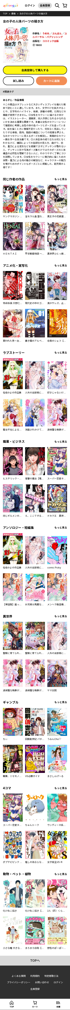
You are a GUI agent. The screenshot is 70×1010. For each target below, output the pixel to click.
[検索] (57, 5)
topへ (35, 960)
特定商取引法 (51, 975)
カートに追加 (51, 80)
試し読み (18, 80)
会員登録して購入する (35, 70)
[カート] (64, 5)
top (5, 13)
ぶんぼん (57, 33)
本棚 (58, 1007)
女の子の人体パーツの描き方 (33, 13)
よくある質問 (19, 975)
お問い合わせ (42, 982)
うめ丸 (45, 33)
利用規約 (35, 975)
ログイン (30, 5)
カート (35, 1007)
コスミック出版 (50, 41)
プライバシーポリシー (18, 982)
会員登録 (45, 5)
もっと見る (60, 179)
